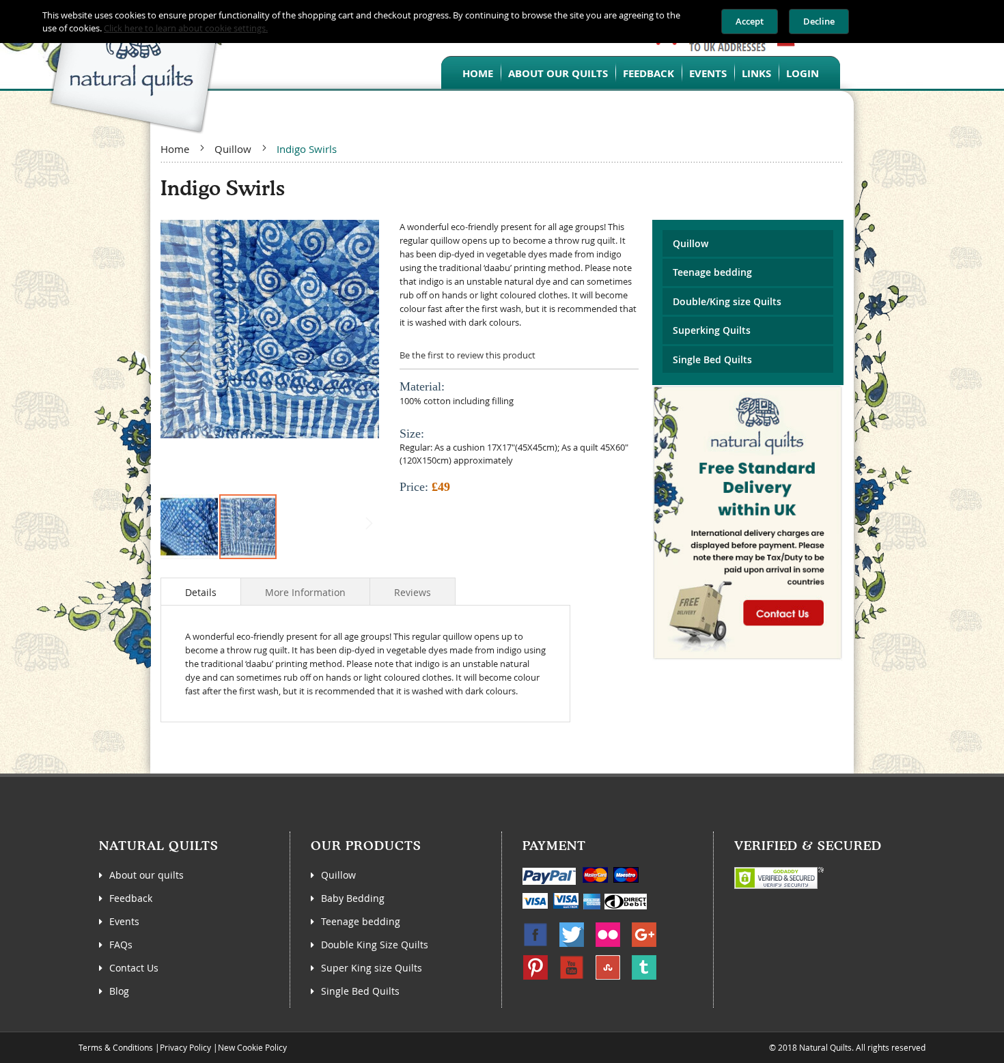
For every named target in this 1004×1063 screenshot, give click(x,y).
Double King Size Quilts (374, 944)
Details (201, 592)
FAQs (121, 944)
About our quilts (146, 874)
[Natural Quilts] (113, 67)
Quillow (232, 149)
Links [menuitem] (756, 73)
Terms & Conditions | (119, 1047)
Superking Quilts (712, 330)
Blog (119, 990)
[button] (188, 356)
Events (124, 921)
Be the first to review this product (467, 355)
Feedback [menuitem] (648, 73)
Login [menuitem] (802, 73)
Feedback (130, 898)
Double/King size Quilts (727, 301)
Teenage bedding (712, 272)
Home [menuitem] (477, 73)
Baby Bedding (353, 898)
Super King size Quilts (371, 967)
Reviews (412, 592)
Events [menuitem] (708, 73)
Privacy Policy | (189, 1047)
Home (175, 149)
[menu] (640, 72)
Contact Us (133, 967)
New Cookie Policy (252, 1047)
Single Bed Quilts (712, 359)
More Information (305, 592)
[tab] (201, 591)
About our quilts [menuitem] (558, 73)
